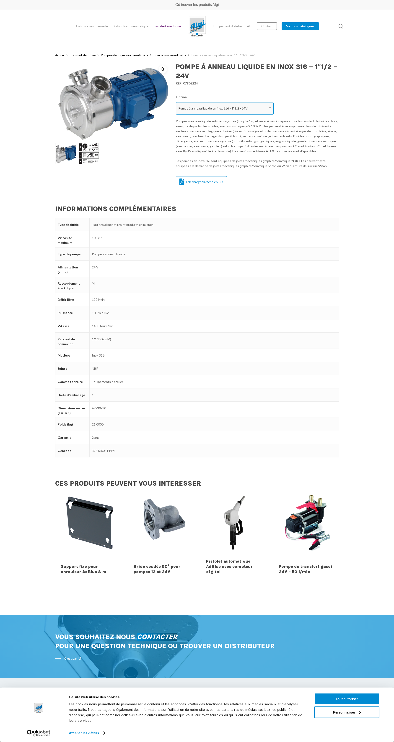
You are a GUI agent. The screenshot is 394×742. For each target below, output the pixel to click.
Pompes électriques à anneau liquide (124, 55)
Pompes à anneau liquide (170, 55)
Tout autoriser (347, 699)
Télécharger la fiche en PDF (204, 182)
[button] (163, 69)
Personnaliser (344, 712)
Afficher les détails (84, 733)
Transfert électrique (83, 55)
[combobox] (225, 108)
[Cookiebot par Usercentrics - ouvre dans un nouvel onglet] (39, 733)
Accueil (60, 55)
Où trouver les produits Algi (197, 5)
